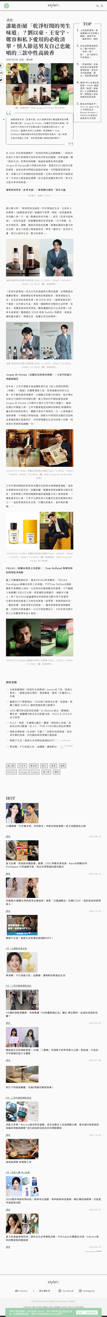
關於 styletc (21, 1290)
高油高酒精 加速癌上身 (18, 1161)
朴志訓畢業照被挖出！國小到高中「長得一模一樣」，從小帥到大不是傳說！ (89, 51)
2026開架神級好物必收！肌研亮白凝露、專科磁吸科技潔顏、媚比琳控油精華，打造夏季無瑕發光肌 (53, 1200)
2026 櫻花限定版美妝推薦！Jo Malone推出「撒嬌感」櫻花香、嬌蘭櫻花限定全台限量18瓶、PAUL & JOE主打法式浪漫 (41, 714)
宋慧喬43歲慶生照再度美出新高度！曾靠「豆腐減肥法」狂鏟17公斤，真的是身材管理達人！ (53, 902)
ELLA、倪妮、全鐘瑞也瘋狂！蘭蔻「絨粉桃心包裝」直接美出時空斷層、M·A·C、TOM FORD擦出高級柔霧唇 (40, 724)
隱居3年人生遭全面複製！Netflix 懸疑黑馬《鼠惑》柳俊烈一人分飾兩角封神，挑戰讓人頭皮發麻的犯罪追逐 (89, 90)
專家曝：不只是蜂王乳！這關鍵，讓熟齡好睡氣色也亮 (35, 975)
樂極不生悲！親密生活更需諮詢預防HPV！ (30, 938)
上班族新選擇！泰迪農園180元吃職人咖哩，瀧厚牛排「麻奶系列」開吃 (89, 34)
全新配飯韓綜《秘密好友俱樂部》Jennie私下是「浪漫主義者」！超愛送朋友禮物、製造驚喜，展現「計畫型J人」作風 (41, 693)
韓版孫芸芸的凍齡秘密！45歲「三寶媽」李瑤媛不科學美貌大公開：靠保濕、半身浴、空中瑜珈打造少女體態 (53, 1051)
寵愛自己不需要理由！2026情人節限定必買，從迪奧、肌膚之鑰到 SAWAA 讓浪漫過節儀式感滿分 (41, 703)
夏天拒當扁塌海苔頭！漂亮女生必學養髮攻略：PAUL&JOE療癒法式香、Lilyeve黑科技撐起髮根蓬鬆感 (52, 1238)
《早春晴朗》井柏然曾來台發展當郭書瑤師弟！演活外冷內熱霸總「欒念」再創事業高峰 (89, 70)
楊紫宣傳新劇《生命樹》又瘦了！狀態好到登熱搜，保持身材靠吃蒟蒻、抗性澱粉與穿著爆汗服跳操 (41, 733)
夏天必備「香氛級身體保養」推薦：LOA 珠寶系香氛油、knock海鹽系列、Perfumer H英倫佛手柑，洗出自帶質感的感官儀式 (47, 864)
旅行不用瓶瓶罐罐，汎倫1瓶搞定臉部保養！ (30, 1087)
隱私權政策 (64, 1311)
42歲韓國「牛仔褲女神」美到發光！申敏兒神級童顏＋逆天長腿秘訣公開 (46, 826)
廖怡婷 (29, 59)
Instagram (89, 1290)
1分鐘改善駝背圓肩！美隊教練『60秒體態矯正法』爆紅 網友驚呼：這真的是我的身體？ (52, 1014)
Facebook (68, 1290)
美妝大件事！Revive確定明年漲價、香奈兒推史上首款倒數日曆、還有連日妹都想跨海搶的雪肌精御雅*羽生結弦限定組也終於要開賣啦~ (52, 1126)
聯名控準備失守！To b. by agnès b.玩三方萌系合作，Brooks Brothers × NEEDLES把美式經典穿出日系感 (89, 111)
